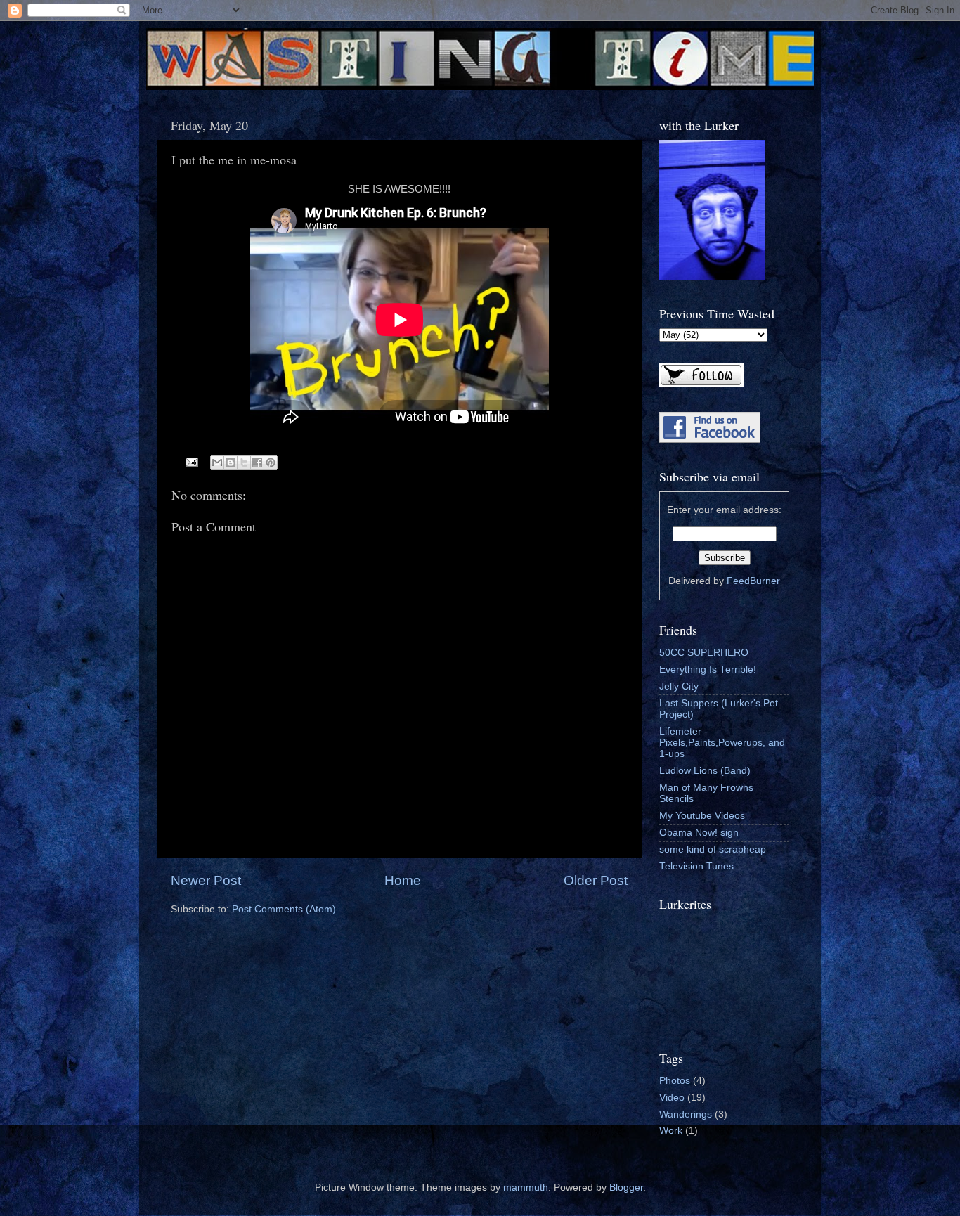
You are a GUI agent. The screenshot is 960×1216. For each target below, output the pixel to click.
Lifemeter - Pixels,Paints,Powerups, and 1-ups (722, 742)
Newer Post (206, 880)
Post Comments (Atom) (284, 909)
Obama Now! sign (699, 832)
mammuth (525, 1187)
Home (402, 880)
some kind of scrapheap (712, 849)
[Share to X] (244, 462)
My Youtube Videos (702, 815)
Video (672, 1097)
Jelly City (679, 686)
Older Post (596, 880)
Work (670, 1130)
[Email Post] (191, 461)
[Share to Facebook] (257, 462)
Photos (674, 1080)
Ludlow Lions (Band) (705, 770)
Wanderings (685, 1114)
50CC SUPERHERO (703, 652)
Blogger (626, 1187)
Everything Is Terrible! (707, 669)
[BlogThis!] (230, 462)
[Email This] (217, 462)
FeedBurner (753, 581)
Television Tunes (696, 866)
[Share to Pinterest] (271, 462)
